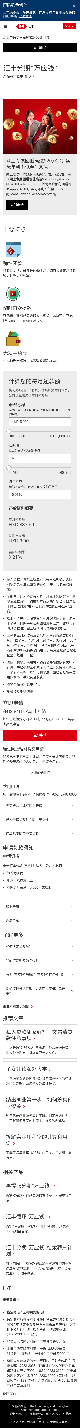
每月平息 (15, 482)
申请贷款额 (17, 405)
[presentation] (21, 1334)
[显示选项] (6, 26)
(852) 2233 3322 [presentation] (51, 1371)
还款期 (14, 445)
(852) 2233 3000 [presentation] (43, 1376)
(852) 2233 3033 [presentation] (23, 1366)
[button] (40, 805)
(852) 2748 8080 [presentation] (64, 794)
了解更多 (25, 16)
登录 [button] (70, 26)
